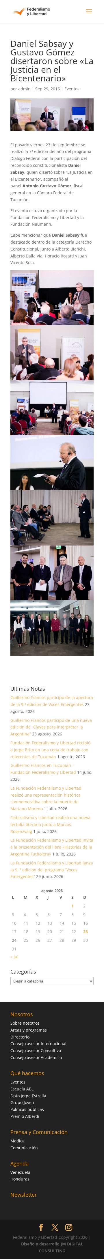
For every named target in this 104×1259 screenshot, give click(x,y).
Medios (17, 1141)
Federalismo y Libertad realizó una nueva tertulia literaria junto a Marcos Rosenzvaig (50, 824)
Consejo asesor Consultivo (35, 1050)
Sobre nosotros (25, 1023)
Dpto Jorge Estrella (28, 1096)
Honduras (19, 1179)
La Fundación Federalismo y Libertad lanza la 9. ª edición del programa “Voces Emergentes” (51, 869)
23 (85, 931)
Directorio (19, 1037)
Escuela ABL (22, 1089)
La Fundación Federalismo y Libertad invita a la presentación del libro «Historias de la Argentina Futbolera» (51, 847)
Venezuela (20, 1172)
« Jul (14, 956)
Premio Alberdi (24, 1116)
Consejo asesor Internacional (38, 1043)
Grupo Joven (22, 1102)
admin (24, 88)
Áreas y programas (28, 1030)
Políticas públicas (27, 1109)
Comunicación (24, 1147)
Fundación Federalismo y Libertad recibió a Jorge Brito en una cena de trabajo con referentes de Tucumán (50, 749)
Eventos (71, 88)
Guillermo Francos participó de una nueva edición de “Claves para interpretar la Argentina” (51, 727)
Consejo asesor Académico (36, 1057)
